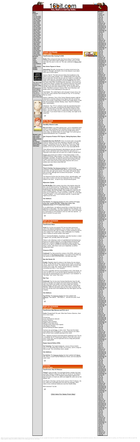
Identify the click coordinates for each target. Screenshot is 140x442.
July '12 (100, 256)
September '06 (102, 356)
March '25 (101, 39)
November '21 (102, 96)
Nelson (78, 355)
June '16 (100, 189)
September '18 (102, 150)
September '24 (102, 47)
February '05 (101, 383)
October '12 (101, 252)
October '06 (101, 354)
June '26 (100, 17)
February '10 (101, 297)
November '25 (102, 27)
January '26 (101, 24)
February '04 (101, 400)
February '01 (101, 432)
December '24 (102, 43)
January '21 (101, 110)
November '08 (102, 319)
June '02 (100, 412)
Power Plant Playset (64, 204)
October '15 (101, 200)
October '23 (101, 63)
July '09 (100, 307)
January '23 (101, 76)
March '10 (101, 296)
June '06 (100, 360)
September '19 (102, 133)
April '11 (100, 277)
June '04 (100, 395)
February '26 (101, 23)
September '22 (102, 82)
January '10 (101, 299)
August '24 (101, 49)
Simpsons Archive (58, 201)
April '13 (100, 243)
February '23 (101, 74)
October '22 (101, 80)
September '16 (102, 184)
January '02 (101, 419)
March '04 (101, 399)
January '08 (101, 333)
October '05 (101, 372)
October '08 (101, 320)
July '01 (100, 425)
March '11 (101, 279)
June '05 (100, 377)
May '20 (100, 122)
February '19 (101, 143)
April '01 (100, 429)
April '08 (100, 329)
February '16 (101, 194)
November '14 (102, 216)
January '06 (101, 367)
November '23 (102, 62)
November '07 (102, 336)
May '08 (100, 327)
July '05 (100, 376)
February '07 (101, 349)
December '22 (102, 77)
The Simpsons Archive (59, 168)
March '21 (101, 107)
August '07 (101, 340)
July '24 (100, 50)
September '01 (102, 422)
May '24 (100, 53)
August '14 (101, 220)
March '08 (101, 330)
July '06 (100, 359)
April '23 (100, 72)
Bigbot (57, 243)
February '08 (101, 332)
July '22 (100, 84)
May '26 (100, 19)
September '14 (102, 219)
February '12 (101, 263)
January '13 (101, 247)
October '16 (101, 183)
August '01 (101, 423)
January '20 (101, 127)
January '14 (101, 230)
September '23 (102, 64)
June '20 (100, 120)
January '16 (101, 196)
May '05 (100, 379)
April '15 (100, 209)
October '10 (101, 286)
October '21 (101, 97)
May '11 (100, 276)
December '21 (102, 94)
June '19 (100, 137)
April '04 (100, 397)
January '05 (101, 384)
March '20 (101, 124)
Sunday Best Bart (55, 203)
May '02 (100, 413)
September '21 (102, 99)
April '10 (100, 294)
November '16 (102, 182)
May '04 (100, 396)
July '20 (100, 119)
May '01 (100, 427)
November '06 (102, 353)
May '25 (100, 36)
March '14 (101, 227)
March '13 (101, 244)
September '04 (102, 390)
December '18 (102, 146)
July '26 (100, 16)
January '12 (101, 264)
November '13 (102, 233)
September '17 (102, 167)
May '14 (100, 224)
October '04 (101, 389)
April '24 (100, 54)
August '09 (101, 306)
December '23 (102, 60)
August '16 (101, 186)
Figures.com (46, 155)
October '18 (101, 149)
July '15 (100, 204)
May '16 (100, 190)
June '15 (100, 206)
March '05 (101, 382)
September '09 (102, 304)
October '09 (101, 303)
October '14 (101, 217)
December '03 (102, 403)
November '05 (102, 370)
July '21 (100, 102)
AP (45, 115)
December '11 (102, 266)
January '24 (101, 59)
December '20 (102, 112)
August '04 (101, 392)
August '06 (101, 357)
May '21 (100, 104)
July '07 (100, 342)
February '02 (101, 417)
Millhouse (45, 297)
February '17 (101, 177)
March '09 (101, 313)
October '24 (101, 46)
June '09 (100, 309)
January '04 (101, 402)
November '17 (102, 164)
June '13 (100, 240)
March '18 (101, 159)
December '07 (102, 334)
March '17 (101, 176)
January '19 (101, 144)
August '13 (101, 237)
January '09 (101, 316)
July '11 (100, 273)
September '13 (102, 236)
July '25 (100, 33)
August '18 (101, 152)
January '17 (101, 179)
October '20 (101, 114)
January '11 (101, 282)
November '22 (102, 79)
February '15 (101, 212)
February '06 (101, 366)
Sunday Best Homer (66, 203)
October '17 (101, 166)
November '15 (102, 199)
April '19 (100, 140)
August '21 (101, 100)
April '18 (100, 157)
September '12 (102, 253)
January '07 (101, 350)
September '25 (102, 30)
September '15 (102, 202)
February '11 (101, 280)
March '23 (101, 73)
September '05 (102, 373)
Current (100, 13)
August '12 (101, 254)
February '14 (101, 229)
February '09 (101, 314)
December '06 (102, 352)
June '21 (100, 103)
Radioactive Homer (48, 204)
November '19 (102, 130)
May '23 (100, 70)
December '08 (102, 317)
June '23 (100, 69)
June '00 (100, 435)
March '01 (101, 430)
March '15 (101, 210)
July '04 (100, 393)
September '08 (102, 322)
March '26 (101, 21)
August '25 (101, 31)
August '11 (101, 272)
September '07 (102, 339)
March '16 (101, 193)
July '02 (100, 410)
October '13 (101, 234)
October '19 (101, 132)
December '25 (102, 26)
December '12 (102, 249)
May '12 (100, 259)
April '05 (100, 380)
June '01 (100, 426)
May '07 (100, 344)
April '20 (100, 123)
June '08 (100, 326)
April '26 (100, 20)
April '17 (100, 174)
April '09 (100, 312)
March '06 (101, 364)
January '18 (101, 162)
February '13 (101, 246)
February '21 (101, 109)
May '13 (100, 242)
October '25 (101, 29)
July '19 (100, 136)
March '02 (101, 416)
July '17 (100, 170)
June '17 (100, 172)
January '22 (101, 93)
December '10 (102, 283)
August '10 (101, 289)
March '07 (101, 347)
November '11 (102, 267)
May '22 (100, 87)
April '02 (100, 415)
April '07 (100, 346)
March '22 (101, 90)
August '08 (101, 323)
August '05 (101, 374)
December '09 (102, 300)
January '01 (101, 433)
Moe (73, 203)
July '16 (100, 187)
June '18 (100, 154)
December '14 (102, 214)
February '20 (101, 126)
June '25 (100, 34)
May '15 (100, 207)
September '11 (102, 270)
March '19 (101, 142)
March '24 (101, 56)
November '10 (102, 284)
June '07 (100, 343)
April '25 (100, 37)
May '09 (100, 310)
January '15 (101, 213)
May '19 (100, 139)
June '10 (100, 292)
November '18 (102, 147)
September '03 (102, 407)
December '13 (102, 232)
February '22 (101, 92)
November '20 (102, 113)
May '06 (100, 362)
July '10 (100, 290)
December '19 (102, 129)
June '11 (100, 274)
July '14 (100, 222)
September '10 (102, 287)
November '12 (102, 250)
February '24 (101, 57)
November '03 (102, 405)
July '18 (100, 153)
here (56, 330)
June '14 (100, 223)
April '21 (100, 106)
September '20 (102, 116)
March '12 (101, 262)
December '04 (102, 386)
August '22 (101, 83)
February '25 (101, 40)
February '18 (101, 160)
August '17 (101, 169)
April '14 (100, 226)
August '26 (101, 14)
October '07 (101, 337)
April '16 (100, 192)
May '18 (100, 156)
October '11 (101, 269)
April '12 (100, 260)
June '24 (100, 51)
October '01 (101, 420)
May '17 (100, 173)
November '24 (102, 44)
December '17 (102, 163)
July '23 (100, 67)
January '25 (101, 41)
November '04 (102, 387)
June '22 (100, 86)
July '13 (100, 239)
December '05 (102, 369)
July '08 (100, 324)
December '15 (102, 197)
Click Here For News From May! (63, 394)
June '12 (100, 257)
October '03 (101, 406)
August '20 (101, 117)
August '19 (101, 134)
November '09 (102, 302)
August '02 (101, 409)
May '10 (100, 293)
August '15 (101, 203)
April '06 (100, 363)
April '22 (100, 89)
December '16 (102, 180)
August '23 (101, 66)
